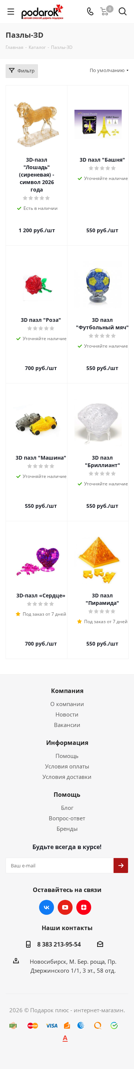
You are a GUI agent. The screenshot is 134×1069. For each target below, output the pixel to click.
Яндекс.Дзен (83, 907)
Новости (67, 714)
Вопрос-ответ (67, 818)
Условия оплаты (67, 766)
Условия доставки (67, 776)
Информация (67, 743)
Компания (67, 691)
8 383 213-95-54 (59, 944)
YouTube (65, 907)
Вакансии (67, 724)
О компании (67, 704)
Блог (67, 807)
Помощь (67, 755)
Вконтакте (46, 907)
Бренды (67, 828)
